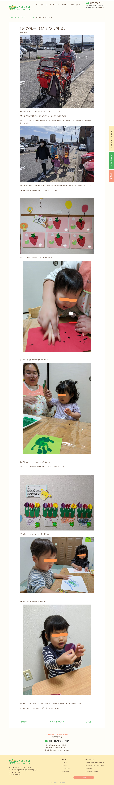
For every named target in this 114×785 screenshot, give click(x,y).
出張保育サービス (90, 768)
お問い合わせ (75, 5)
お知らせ (44, 5)
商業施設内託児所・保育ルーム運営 (95, 765)
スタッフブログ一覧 (58, 722)
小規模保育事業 (111, 160)
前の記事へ (24, 722)
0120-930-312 (96, 3)
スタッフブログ (66, 768)
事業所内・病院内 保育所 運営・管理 (95, 763)
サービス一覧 (54, 5)
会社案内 (65, 5)
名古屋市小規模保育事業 (92, 771)
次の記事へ (89, 722)
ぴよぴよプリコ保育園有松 (111, 138)
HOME (36, 5)
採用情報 (111, 175)
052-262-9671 (101, 7)
